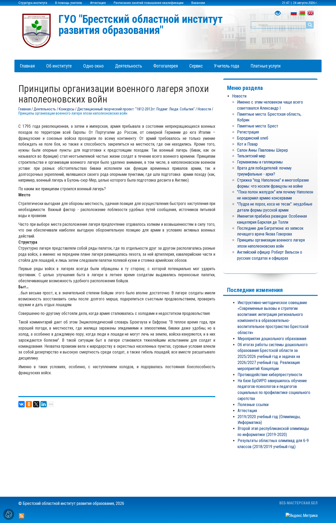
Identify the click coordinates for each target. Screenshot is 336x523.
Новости (204, 109)
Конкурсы (66, 109)
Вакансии (198, 3)
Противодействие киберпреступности (270, 374)
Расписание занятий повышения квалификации (148, 3)
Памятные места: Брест (257, 126)
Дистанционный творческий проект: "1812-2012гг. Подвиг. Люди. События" (136, 109)
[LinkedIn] (43, 404)
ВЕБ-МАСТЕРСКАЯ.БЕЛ (298, 503)
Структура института (32, 3)
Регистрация (248, 132)
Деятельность (45, 109)
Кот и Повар (247, 144)
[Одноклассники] (29, 404)
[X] (36, 404)
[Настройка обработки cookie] (8, 514)
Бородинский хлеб (252, 138)
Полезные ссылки (253, 404)
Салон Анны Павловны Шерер (262, 150)
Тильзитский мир (251, 155)
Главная (24, 109)
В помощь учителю (68, 3)
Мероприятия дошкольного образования (272, 338)
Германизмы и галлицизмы (260, 162)
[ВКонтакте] (21, 404)
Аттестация (98, 3)
